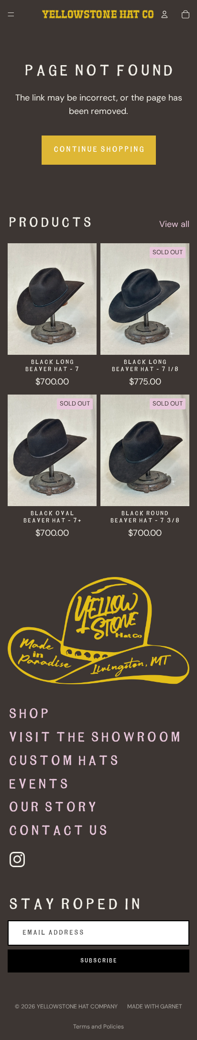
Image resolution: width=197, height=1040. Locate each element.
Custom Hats (63, 761)
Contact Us (58, 831)
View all (174, 224)
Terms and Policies (98, 1026)
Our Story (52, 807)
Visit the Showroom (94, 738)
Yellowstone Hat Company (77, 1006)
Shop (29, 714)
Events (38, 784)
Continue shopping (98, 150)
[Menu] (11, 14)
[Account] (164, 14)
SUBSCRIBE (98, 961)
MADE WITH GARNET (154, 1006)
